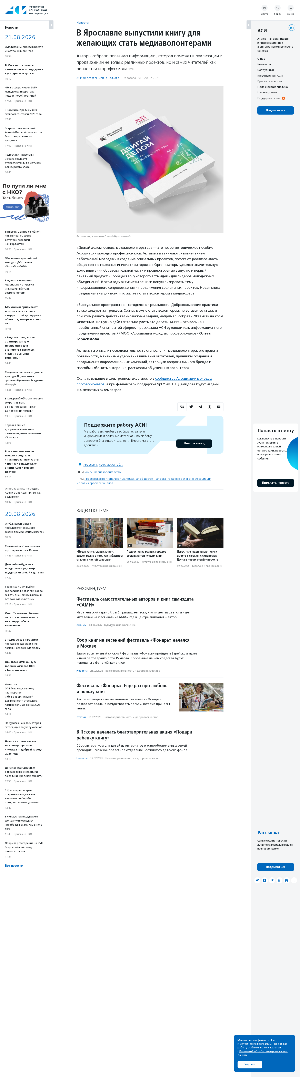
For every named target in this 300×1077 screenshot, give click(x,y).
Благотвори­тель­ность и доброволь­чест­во (133, 670)
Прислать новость (269, 81)
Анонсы (81, 625)
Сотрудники (265, 69)
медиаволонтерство (107, 472)
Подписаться (276, 110)
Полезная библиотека (272, 86)
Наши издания (267, 92)
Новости (83, 22)
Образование (131, 78)
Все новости (14, 866)
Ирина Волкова (109, 78)
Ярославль (90, 464)
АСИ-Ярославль (87, 78)
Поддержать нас (268, 98)
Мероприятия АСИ (270, 75)
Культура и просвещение (107, 565)
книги (88, 472)
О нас (261, 58)
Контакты (264, 64)
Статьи (81, 717)
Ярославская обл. (111, 464)
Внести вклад (194, 443)
